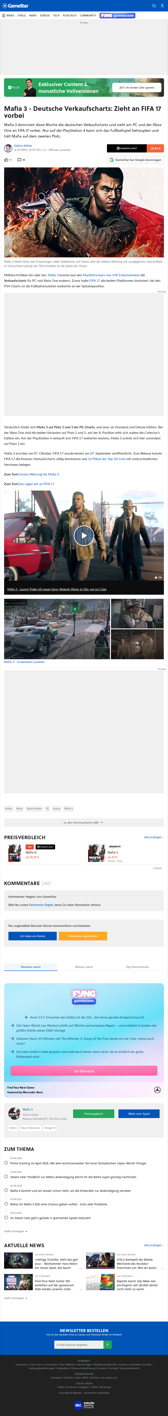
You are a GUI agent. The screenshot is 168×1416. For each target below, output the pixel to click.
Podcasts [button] (70, 15)
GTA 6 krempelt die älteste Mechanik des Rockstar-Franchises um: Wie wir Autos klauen (137, 1265)
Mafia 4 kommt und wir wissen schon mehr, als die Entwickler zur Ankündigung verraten (70, 1191)
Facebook (71, 1387)
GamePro (69, 1377)
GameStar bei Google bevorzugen (138, 160)
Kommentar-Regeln (41, 905)
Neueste (31, 967)
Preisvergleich (24, 837)
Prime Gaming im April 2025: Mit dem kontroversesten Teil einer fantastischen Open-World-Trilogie (78, 1163)
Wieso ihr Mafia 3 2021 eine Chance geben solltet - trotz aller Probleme (58, 1204)
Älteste (84, 967)
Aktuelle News (24, 1245)
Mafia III (31, 852)
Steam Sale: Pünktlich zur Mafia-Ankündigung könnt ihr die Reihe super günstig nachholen (73, 1177)
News (19, 808)
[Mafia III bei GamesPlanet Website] (15, 853)
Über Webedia (67, 1364)
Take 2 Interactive (30, 1128)
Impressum (21, 1364)
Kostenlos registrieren (83, 936)
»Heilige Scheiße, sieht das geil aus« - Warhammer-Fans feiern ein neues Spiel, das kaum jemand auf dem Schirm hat (56, 1265)
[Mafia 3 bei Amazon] (97, 853)
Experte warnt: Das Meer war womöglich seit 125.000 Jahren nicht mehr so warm (137, 1285)
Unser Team (35, 1364)
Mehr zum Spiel (139, 1114)
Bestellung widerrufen (105, 1364)
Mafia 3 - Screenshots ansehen (24, 662)
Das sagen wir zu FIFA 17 (36, 483)
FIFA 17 (94, 280)
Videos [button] (45, 15)
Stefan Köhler (23, 146)
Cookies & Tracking (107, 1368)
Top (137, 967)
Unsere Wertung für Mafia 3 (38, 474)
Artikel (8, 808)
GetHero (94, 1377)
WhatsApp (105, 1387)
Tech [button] (56, 15)
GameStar (56, 1377)
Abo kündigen (84, 1364)
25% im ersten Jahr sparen (136, 87)
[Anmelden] (107, 1345)
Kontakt (147, 1364)
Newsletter (135, 1364)
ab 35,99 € (32, 857)
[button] (154, 5)
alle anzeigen (153, 837)
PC (47, 808)
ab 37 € (112, 857)
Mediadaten (63, 1368)
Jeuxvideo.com (109, 1377)
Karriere (123, 1364)
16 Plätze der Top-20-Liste (107, 458)
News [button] (33, 15)
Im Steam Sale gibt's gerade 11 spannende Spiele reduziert (50, 1218)
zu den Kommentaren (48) (81, 823)
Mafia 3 (53, 275)
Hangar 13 (49, 1128)
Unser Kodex (51, 1364)
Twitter (60, 1387)
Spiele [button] (22, 15)
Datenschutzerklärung (83, 1368)
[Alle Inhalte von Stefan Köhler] (8, 148)
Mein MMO (81, 1377)
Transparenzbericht (129, 1368)
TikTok (94, 1387)
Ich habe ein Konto (32, 936)
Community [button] (88, 15)
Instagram (83, 1387)
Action (56, 808)
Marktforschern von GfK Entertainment (111, 275)
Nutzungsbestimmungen (41, 1368)
